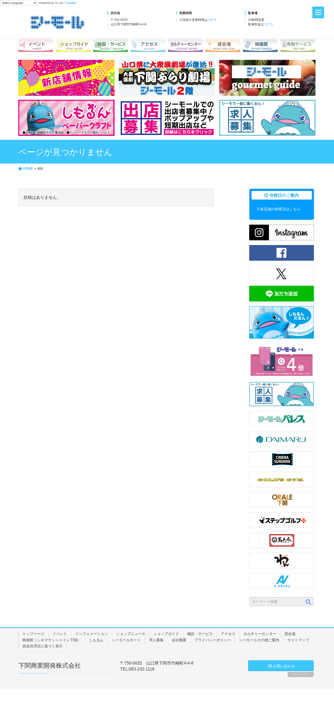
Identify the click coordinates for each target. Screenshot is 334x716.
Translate (70, 2)
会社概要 (179, 640)
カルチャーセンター (259, 634)
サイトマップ (298, 640)
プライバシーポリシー (212, 640)
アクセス (228, 634)
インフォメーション (91, 634)
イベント (59, 634)
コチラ (212, 19)
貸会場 (289, 634)
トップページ (33, 634)
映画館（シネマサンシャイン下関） (51, 640)
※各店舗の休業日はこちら (278, 209)
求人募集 (156, 640)
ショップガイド (166, 634)
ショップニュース (130, 634)
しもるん (96, 640)
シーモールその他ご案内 (259, 640)
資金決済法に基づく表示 (42, 646)
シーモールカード (126, 640)
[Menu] (318, 12)
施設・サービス (200, 634)
